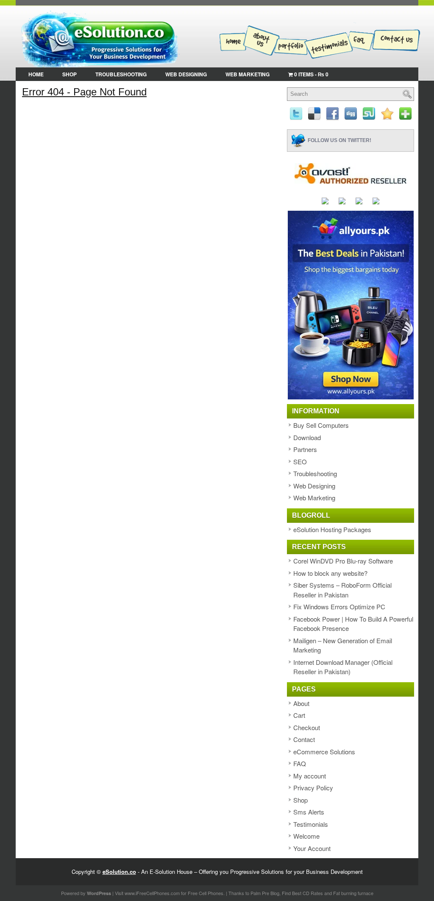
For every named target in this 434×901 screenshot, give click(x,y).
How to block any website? (330, 573)
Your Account (312, 848)
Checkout (306, 727)
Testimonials (310, 824)
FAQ (299, 763)
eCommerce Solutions (324, 751)
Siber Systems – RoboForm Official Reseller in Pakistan (342, 589)
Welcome (306, 835)
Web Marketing (247, 74)
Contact (304, 739)
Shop (69, 74)
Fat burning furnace (353, 893)
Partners (305, 449)
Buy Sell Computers (321, 425)
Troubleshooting (121, 74)
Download (307, 437)
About (301, 703)
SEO (300, 461)
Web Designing (186, 74)
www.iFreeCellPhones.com (152, 893)
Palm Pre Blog (264, 893)
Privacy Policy (313, 787)
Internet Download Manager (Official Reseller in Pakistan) (342, 667)
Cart (299, 715)
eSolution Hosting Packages (332, 529)
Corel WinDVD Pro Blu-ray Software (343, 560)
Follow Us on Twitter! (339, 140)
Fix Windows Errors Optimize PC (339, 606)
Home (36, 74)
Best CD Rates (307, 893)
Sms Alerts (308, 811)
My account (309, 775)
